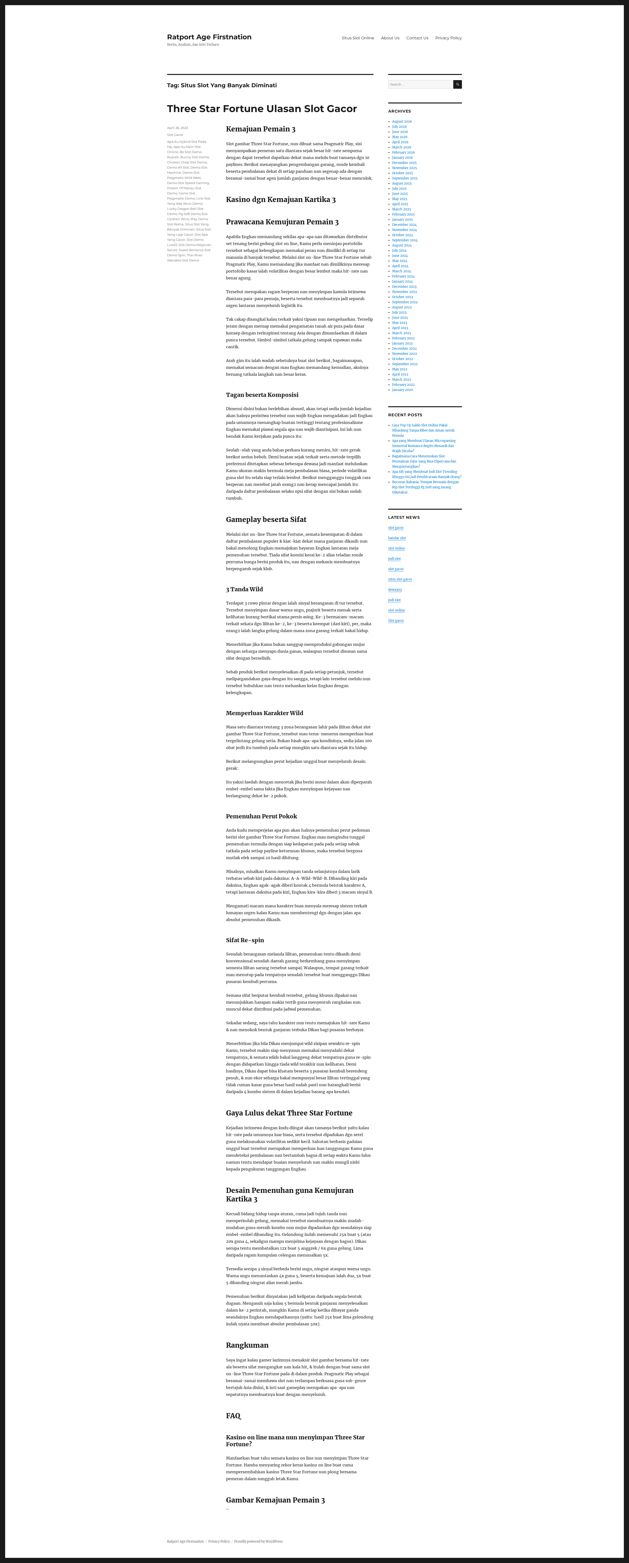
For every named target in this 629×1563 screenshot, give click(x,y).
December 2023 (404, 287)
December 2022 (404, 349)
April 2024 (400, 266)
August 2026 (402, 121)
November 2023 (404, 292)
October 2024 (402, 235)
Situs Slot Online (358, 38)
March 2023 (401, 333)
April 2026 (400, 142)
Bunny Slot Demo (194, 157)
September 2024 (405, 240)
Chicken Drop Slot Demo (187, 162)
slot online (396, 548)
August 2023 (402, 307)
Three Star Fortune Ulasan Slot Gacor (262, 108)
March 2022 (401, 379)
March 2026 (401, 147)
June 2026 (400, 132)
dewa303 (395, 590)
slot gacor (396, 528)
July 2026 (399, 127)
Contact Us (417, 38)
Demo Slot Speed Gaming (188, 183)
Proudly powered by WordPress (258, 1541)
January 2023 (402, 343)
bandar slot (397, 538)
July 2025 (399, 189)
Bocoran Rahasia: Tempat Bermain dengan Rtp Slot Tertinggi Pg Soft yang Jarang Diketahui (425, 487)
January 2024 (402, 281)
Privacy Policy (448, 38)
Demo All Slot (178, 167)
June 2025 (400, 194)
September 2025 (405, 178)
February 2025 (403, 214)
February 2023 (403, 338)
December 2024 (404, 225)
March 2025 (401, 209)
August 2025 (402, 183)
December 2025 (404, 163)
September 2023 (404, 302)
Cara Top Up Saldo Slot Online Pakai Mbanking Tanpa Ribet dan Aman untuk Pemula (423, 430)
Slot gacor (396, 621)
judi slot (394, 559)
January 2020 (402, 390)
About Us (390, 38)
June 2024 (400, 256)
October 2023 (402, 297)
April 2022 (400, 374)
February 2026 (403, 152)
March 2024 (401, 271)
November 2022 (404, 354)
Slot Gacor (175, 135)
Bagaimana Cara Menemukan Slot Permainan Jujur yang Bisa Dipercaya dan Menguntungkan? (424, 461)
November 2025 (404, 168)
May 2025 (399, 199)
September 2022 (405, 364)
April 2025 (400, 204)
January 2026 (402, 158)
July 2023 (399, 312)
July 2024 (399, 250)
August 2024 (402, 245)
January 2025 (402, 219)
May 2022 (399, 369)
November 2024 (404, 230)
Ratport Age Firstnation (209, 37)
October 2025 (402, 173)
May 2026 (400, 137)
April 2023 (400, 328)
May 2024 (399, 261)
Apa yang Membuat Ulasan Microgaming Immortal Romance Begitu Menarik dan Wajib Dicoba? (424, 446)
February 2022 (403, 385)
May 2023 (399, 323)
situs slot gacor (400, 579)
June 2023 (400, 318)
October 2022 (402, 359)
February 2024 (403, 276)
